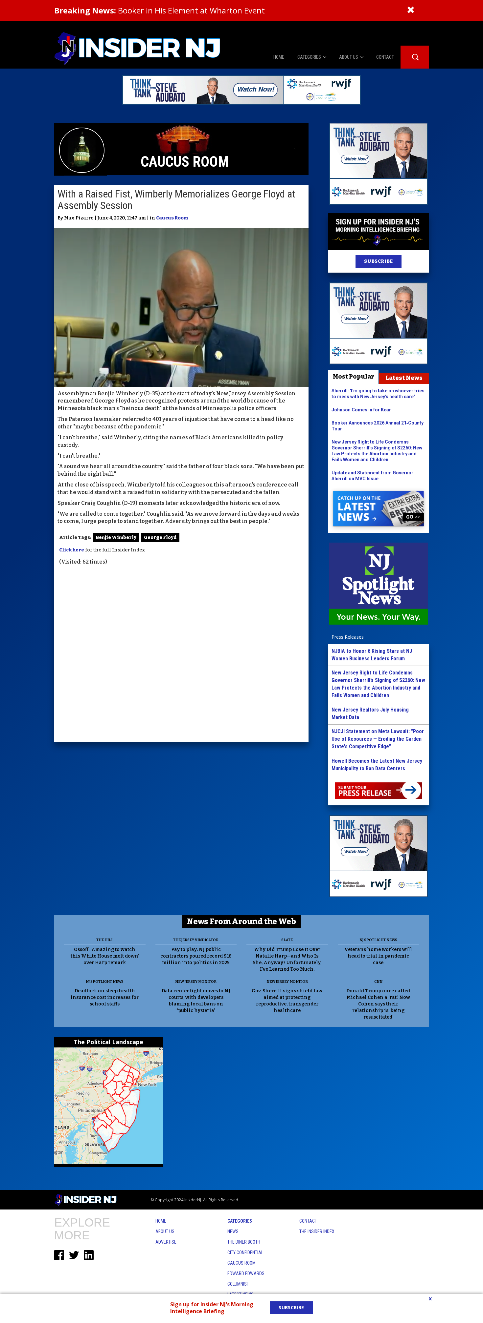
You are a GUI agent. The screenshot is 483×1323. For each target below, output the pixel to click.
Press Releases (348, 637)
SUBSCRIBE (378, 261)
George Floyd (160, 537)
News (233, 1231)
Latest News (404, 378)
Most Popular (353, 376)
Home (160, 1221)
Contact (308, 1221)
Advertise (165, 1242)
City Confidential (245, 1252)
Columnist (238, 1284)
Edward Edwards (245, 1273)
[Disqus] (181, 654)
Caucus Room (172, 218)
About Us (164, 1231)
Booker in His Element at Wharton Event (159, 10)
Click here (71, 550)
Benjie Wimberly (116, 537)
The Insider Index (316, 1231)
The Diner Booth (243, 1242)
